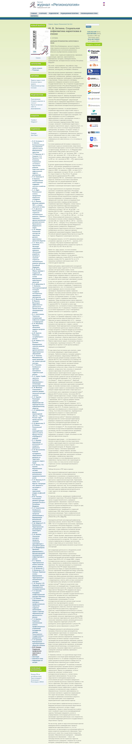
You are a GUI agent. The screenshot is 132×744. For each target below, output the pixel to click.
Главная (34, 13)
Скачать (38, 58)
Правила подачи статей (38, 80)
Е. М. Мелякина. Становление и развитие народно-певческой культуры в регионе (38, 391)
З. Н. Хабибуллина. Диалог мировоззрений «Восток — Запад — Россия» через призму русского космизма (38, 415)
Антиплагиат (35, 680)
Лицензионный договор (37, 86)
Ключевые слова (37, 658)
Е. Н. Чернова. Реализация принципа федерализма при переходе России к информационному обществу (38, 402)
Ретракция (35, 70)
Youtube (34, 120)
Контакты (34, 16)
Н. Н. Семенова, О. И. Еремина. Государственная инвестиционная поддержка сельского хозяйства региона (38, 182)
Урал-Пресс (34, 135)
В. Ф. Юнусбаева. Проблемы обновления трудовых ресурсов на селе (38, 327)
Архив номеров (37, 68)
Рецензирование (35, 99)
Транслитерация (36, 678)
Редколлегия (53, 13)
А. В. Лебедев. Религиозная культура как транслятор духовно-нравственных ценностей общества (38, 235)
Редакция (33, 133)
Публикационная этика (89, 13)
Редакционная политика (69, 13)
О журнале (43, 13)
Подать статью (94, 44)
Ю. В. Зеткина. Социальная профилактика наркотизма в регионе (36, 651)
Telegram (34, 122)
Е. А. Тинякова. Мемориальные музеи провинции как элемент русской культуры (38, 359)
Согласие (33, 87)
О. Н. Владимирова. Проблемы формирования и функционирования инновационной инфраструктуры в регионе (38, 553)
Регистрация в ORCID (37, 682)
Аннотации (35, 656)
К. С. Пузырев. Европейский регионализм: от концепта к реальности (37, 444)
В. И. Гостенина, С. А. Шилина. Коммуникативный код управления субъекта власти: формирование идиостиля (38, 146)
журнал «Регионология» (58, 5)
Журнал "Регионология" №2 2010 (63, 24)
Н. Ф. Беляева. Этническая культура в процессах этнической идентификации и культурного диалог (38, 540)
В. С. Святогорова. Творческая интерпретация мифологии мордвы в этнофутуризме (38, 318)
